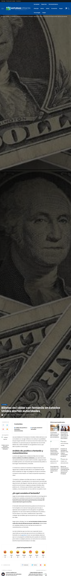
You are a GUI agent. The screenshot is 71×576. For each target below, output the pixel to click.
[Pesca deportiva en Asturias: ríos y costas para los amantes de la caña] (54, 461)
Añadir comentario (30, 414)
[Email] (7, 429)
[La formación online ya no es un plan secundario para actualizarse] (54, 427)
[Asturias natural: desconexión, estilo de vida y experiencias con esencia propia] (54, 444)
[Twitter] (7, 425)
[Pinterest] (3, 429)
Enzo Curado (6, 414)
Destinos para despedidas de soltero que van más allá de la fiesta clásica (64, 435)
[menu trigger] (3, 8)
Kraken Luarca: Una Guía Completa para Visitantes (5, 447)
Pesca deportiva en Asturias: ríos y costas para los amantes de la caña (54, 469)
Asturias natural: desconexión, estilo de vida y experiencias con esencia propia (54, 451)
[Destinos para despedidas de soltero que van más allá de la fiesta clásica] (65, 427)
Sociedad (4, 404)
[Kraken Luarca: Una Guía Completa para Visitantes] (5, 440)
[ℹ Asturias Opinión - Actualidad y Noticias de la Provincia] (19, 8)
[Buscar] (68, 8)
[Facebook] (3, 425)
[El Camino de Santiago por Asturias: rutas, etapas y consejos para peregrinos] (65, 444)
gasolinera (24, 535)
